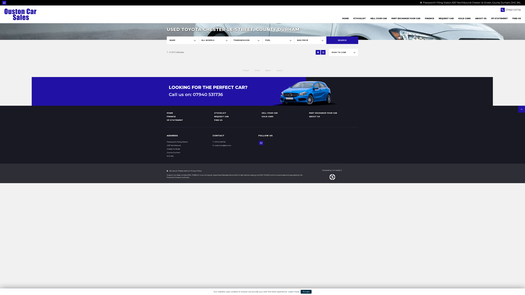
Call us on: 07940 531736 (196, 94)
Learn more (293, 291)
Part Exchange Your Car (405, 18)
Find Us (516, 18)
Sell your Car (378, 18)
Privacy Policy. (196, 171)
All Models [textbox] (208, 40)
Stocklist (359, 18)
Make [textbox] (172, 40)
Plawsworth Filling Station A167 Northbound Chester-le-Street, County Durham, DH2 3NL (471, 2)
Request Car (446, 18)
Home (345, 18)
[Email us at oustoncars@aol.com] (4, 3)
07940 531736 (513, 10)
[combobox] (183, 40)
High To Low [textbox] (339, 52)
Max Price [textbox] (302, 40)
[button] (521, 109)
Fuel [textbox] (267, 40)
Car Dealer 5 (337, 170)
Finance (429, 18)
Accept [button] (306, 291)
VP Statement (499, 18)
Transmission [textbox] (241, 40)
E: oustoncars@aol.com (222, 145)
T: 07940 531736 (219, 142)
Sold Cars (464, 18)
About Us (480, 18)
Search (342, 40)
